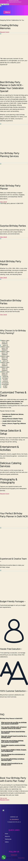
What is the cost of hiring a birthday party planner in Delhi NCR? (12, 741)
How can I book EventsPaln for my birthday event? (11, 764)
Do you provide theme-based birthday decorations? (13, 732)
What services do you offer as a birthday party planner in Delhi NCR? (14, 723)
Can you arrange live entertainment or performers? (13, 755)
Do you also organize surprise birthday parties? (13, 745)
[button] (7, 12)
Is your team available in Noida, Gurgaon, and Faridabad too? (14, 750)
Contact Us (14, 816)
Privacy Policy (21, 857)
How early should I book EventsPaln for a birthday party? (14, 736)
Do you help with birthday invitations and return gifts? (12, 759)
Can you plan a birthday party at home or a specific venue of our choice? (14, 727)
